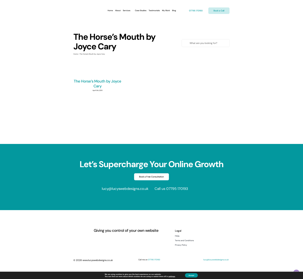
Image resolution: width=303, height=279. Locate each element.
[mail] (112, 238)
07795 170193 (195, 10)
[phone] (116, 238)
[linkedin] (107, 238)
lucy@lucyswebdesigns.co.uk (125, 188)
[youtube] (103, 238)
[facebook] (95, 238)
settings (171, 276)
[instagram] (99, 238)
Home (75, 54)
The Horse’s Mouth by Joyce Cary (97, 84)
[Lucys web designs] (85, 3)
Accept (191, 275)
